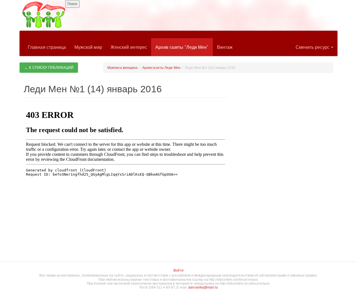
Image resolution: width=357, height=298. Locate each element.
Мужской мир (88, 47)
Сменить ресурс (313, 47)
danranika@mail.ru (203, 287)
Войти (178, 270)
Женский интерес (128, 47)
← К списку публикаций (48, 68)
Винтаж (225, 47)
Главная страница (47, 47)
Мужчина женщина (122, 68)
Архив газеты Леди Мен (161, 68)
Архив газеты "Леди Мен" (181, 47)
